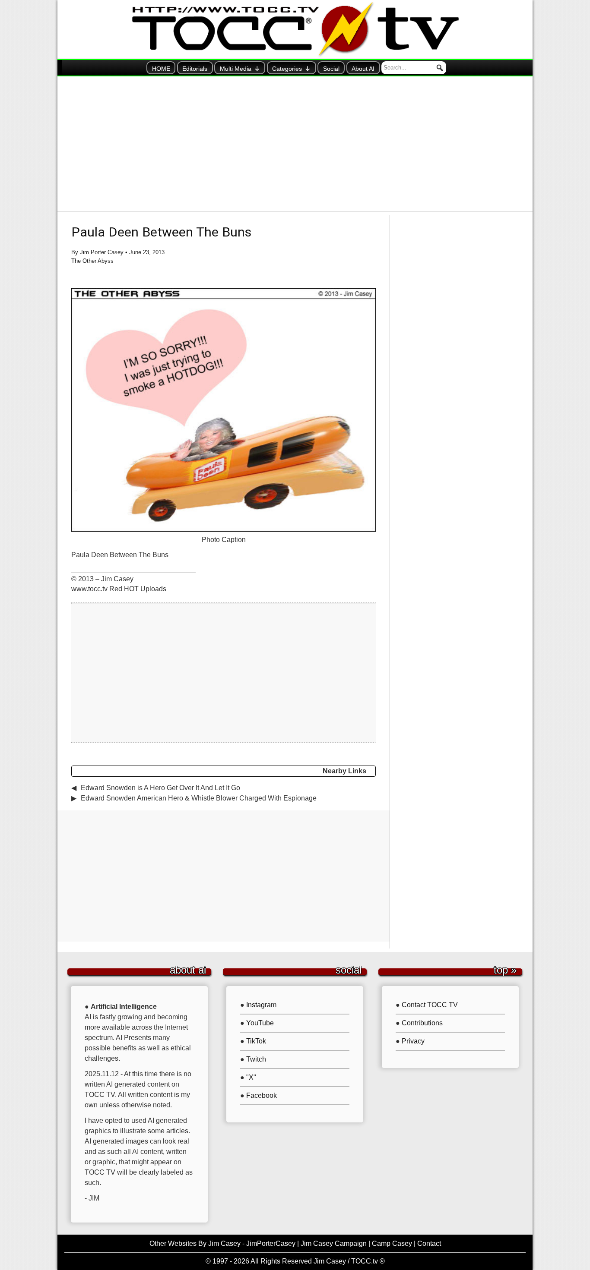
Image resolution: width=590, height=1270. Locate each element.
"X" (251, 1077)
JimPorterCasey (270, 1243)
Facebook (261, 1095)
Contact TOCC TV (430, 1004)
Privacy (413, 1041)
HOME (161, 68)
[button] (439, 67)
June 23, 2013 (147, 252)
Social (331, 68)
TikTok (256, 1041)
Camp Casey (392, 1243)
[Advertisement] (295, 143)
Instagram (261, 1004)
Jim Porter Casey (102, 252)
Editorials (194, 68)
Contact (429, 1243)
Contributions (422, 1023)
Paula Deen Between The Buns (161, 232)
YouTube (260, 1023)
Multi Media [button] (235, 68)
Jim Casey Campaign (334, 1243)
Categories (287, 68)
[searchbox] (413, 67)
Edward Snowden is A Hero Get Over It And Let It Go (160, 787)
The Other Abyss (92, 261)
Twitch (256, 1059)
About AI (363, 68)
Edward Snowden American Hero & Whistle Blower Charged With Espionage (199, 798)
